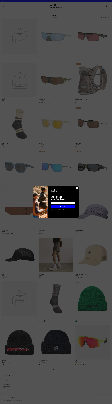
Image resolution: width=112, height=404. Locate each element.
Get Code (63, 207)
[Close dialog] (77, 188)
